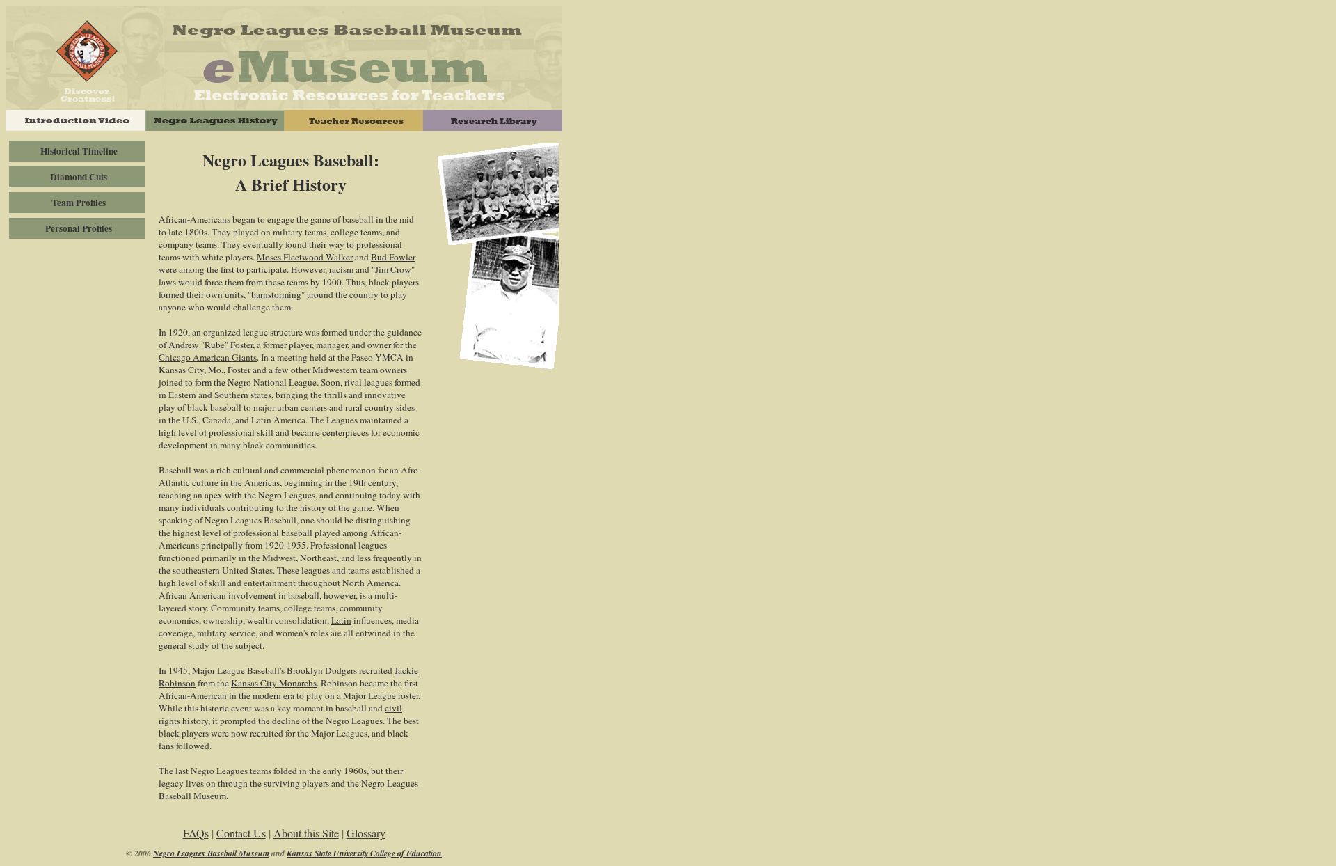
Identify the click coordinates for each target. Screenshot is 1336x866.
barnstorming (276, 294)
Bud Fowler (393, 257)
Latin (341, 620)
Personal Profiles (78, 228)
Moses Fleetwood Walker (305, 257)
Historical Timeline (79, 151)
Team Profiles (78, 203)
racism (341, 269)
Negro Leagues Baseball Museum (211, 853)
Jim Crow (393, 269)
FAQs (196, 833)
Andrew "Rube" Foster (210, 344)
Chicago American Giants (208, 357)
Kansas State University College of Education (364, 853)
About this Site (306, 833)
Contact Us (241, 833)
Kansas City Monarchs (274, 683)
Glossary (366, 833)
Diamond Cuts (78, 177)
